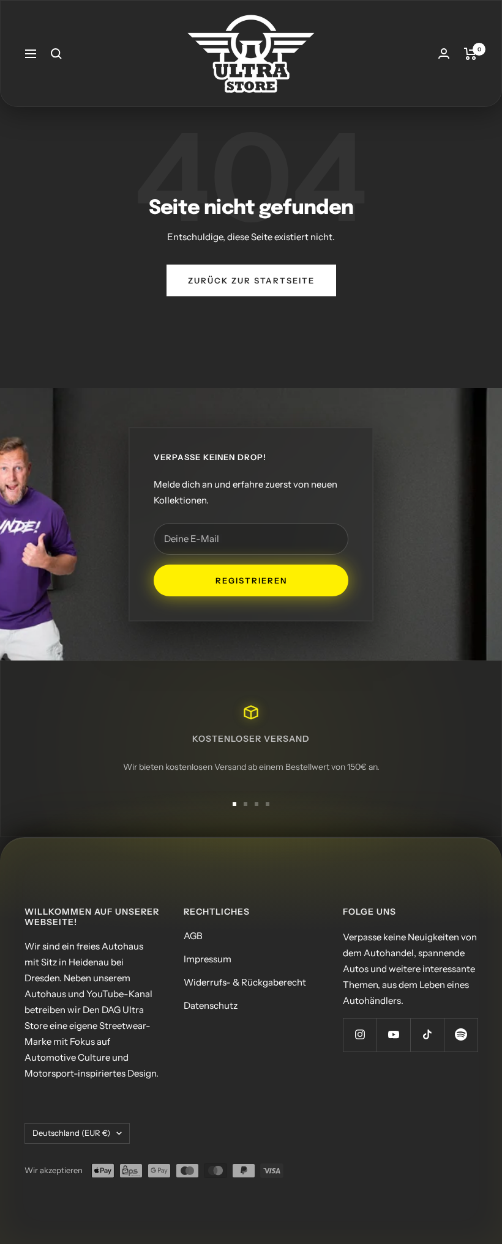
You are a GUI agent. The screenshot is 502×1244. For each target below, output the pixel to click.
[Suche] (56, 53)
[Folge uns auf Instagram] (359, 1035)
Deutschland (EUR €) (71, 1133)
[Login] (443, 53)
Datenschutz (211, 1005)
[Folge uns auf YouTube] (393, 1035)
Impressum (207, 959)
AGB (193, 936)
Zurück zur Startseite (251, 280)
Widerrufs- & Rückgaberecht (245, 982)
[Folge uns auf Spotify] (461, 1035)
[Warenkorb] (470, 54)
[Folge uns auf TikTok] (427, 1035)
